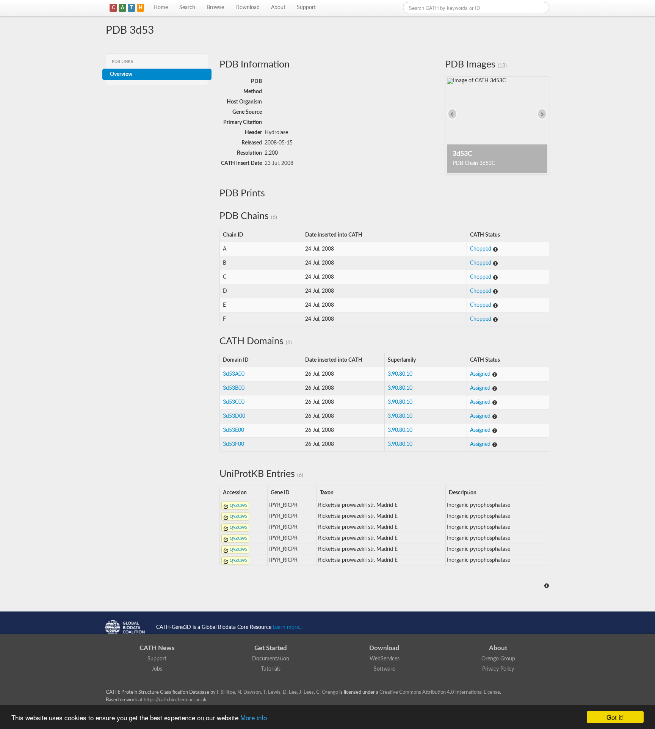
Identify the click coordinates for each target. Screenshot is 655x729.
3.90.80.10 (400, 374)
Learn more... (287, 627)
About (278, 7)
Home (161, 7)
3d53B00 (233, 388)
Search (187, 7)
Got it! (615, 717)
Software (384, 669)
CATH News (156, 648)
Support (306, 7)
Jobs (157, 669)
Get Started (270, 648)
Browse (215, 7)
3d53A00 (233, 374)
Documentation (270, 659)
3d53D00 (234, 416)
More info (253, 717)
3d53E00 (233, 430)
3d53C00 (233, 402)
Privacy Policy (498, 669)
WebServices (385, 659)
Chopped (481, 249)
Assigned (481, 374)
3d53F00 (233, 444)
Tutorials (270, 669)
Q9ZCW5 (238, 505)
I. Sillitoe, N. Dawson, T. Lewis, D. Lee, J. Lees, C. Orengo (277, 692)
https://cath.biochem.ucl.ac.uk (175, 700)
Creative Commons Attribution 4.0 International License (439, 692)
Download (247, 7)
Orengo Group (498, 659)
